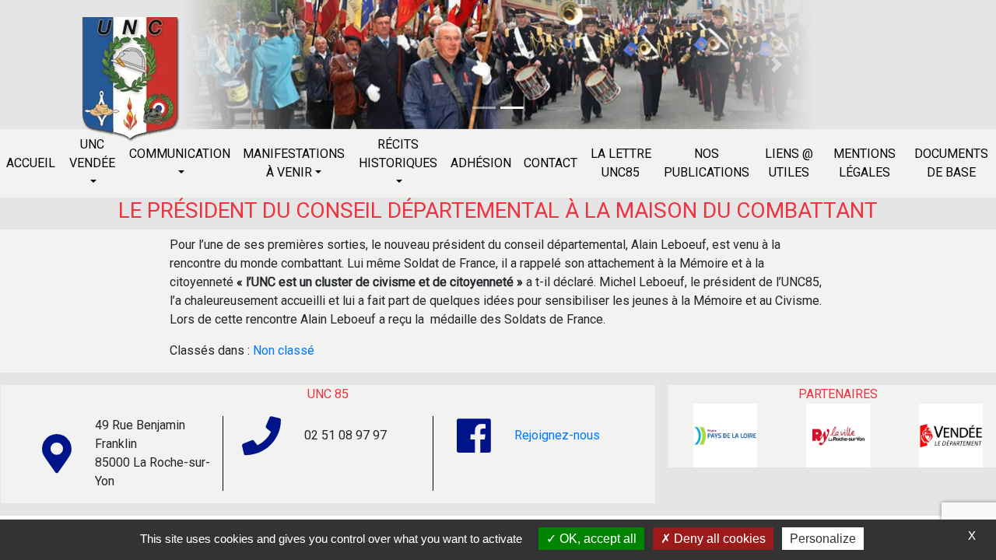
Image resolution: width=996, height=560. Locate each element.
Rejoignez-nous (557, 435)
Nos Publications (706, 163)
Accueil (30, 163)
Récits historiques (398, 153)
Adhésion (481, 163)
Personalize (823, 538)
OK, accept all (596, 538)
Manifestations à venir (294, 163)
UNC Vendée (92, 153)
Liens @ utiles (789, 163)
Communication (179, 153)
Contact (550, 163)
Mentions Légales (864, 163)
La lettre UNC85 (621, 163)
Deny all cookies (718, 538)
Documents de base (951, 163)
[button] (219, 64)
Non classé (283, 350)
